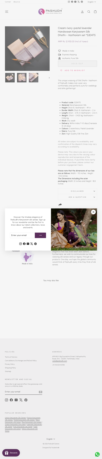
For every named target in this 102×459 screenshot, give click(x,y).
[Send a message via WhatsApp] (97, 454)
